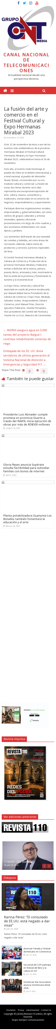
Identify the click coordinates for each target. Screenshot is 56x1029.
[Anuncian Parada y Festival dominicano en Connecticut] (12, 947)
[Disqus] (28, 574)
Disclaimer (11, 1010)
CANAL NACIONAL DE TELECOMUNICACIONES (26, 62)
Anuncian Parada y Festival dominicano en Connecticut (37, 950)
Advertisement (32, 1010)
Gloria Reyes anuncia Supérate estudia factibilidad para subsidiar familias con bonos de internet (26, 468)
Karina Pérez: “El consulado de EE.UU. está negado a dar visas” (27, 921)
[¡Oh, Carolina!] (28, 842)
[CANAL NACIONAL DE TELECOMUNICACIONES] (5, 90)
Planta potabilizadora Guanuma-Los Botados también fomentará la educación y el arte (27, 519)
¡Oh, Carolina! (15, 861)
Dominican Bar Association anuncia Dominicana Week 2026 (37, 985)
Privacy (21, 1010)
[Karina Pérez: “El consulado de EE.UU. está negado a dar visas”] (28, 884)
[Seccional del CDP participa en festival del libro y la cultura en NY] (12, 963)
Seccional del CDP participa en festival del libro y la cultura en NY (37, 967)
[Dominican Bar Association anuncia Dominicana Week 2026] (12, 980)
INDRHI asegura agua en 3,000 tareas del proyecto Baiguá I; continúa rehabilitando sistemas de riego (27, 336)
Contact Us (46, 1010)
